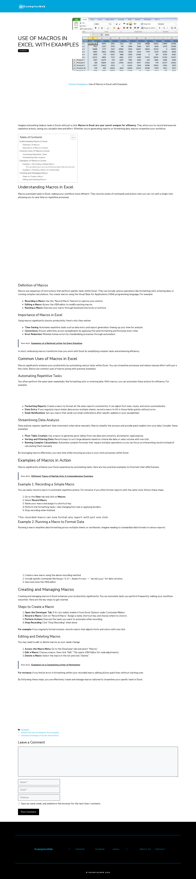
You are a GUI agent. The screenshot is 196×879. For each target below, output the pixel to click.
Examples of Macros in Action (32, 160)
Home (72, 84)
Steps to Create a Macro (33, 176)
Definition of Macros (31, 145)
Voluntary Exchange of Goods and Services (40, 735)
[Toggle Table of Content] (72, 137)
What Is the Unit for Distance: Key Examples (40, 732)
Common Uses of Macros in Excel (34, 151)
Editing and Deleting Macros (34, 179)
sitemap (100, 849)
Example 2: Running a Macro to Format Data (41, 170)
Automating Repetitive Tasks (35, 154)
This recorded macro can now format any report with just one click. (50, 167)
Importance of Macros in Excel (35, 148)
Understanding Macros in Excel (33, 141)
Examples (23, 51)
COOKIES (80, 849)
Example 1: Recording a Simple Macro (38, 164)
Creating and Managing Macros (33, 173)
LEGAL (116, 849)
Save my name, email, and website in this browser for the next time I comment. (61, 803)
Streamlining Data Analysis (34, 157)
